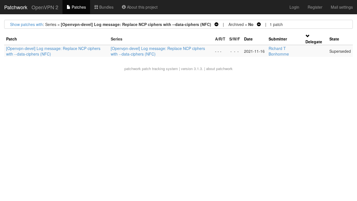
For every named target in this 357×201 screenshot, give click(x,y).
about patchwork (219, 68)
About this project (142, 7)
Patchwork (15, 7)
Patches (78, 7)
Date (248, 39)
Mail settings (342, 7)
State (334, 39)
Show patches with (26, 24)
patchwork (132, 68)
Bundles (106, 7)
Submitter (278, 39)
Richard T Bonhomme (279, 51)
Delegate (313, 41)
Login (294, 7)
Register (315, 7)
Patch (11, 39)
